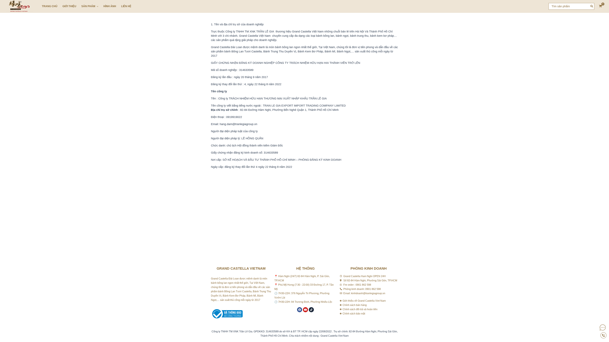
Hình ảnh (109, 6)
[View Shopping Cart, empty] (600, 6)
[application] (96, 6)
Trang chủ (49, 6)
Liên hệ (126, 6)
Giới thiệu (69, 6)
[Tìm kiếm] (592, 6)
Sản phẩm (88, 6)
